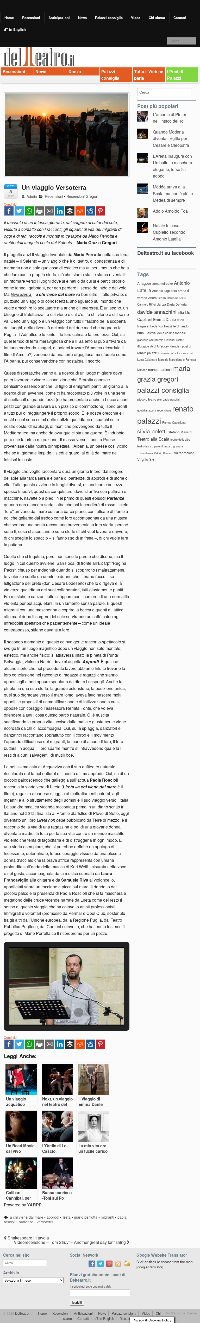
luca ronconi (184, 353)
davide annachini (157, 311)
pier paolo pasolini (168, 399)
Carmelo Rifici (146, 304)
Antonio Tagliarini (164, 290)
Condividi (10, 204)
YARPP (34, 1205)
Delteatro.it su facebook (165, 252)
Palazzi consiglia (109, 17)
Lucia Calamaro (147, 359)
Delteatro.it (23, 1313)
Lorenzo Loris (167, 353)
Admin (31, 196)
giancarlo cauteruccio (150, 340)
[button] (54, 1012)
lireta (67, 1217)
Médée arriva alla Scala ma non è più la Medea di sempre (173, 193)
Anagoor (144, 283)
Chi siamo (157, 17)
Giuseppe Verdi (146, 346)
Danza (74, 71)
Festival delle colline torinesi (166, 333)
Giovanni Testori (174, 340)
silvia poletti (152, 431)
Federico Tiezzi (161, 326)
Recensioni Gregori (82, 196)
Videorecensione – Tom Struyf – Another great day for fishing (70, 1242)
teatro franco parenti (150, 446)
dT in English (15, 29)
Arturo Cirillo (157, 297)
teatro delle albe (180, 439)
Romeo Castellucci (174, 422)
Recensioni (31, 17)
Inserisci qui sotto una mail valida (90, 1286)
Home (9, 17)
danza (161, 304)
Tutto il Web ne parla (148, 74)
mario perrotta (85, 1217)
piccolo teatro (146, 399)
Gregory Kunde (168, 346)
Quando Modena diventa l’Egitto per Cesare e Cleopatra (171, 138)
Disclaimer (127, 1318)
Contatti (179, 17)
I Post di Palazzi (175, 74)
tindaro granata (173, 446)
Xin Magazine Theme (181, 1313)
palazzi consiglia (163, 390)
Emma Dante (164, 319)
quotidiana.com (146, 410)
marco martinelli (160, 369)
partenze (26, 1221)
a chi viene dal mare (26, 1217)
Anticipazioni (59, 17)
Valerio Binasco (163, 453)
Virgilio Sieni (147, 459)
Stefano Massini (180, 431)
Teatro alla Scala (153, 439)
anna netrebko (162, 283)
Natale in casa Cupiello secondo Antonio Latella (169, 232)
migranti (107, 1217)
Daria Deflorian (178, 304)
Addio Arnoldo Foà (170, 211)
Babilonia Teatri (176, 298)
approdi (53, 1217)
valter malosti (184, 452)
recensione (164, 410)
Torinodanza (145, 453)
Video (135, 17)
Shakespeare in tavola (28, 1238)
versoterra (45, 1221)
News (82, 17)
